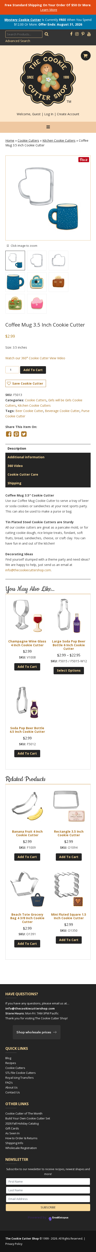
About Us (11, 1087)
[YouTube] (89, 34)
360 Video (15, 466)
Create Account (68, 114)
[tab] (48, 448)
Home (9, 140)
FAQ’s (9, 1082)
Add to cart (33, 370)
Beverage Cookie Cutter (62, 411)
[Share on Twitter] (24, 434)
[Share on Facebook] (8, 434)
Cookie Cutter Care (23, 474)
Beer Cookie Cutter (29, 411)
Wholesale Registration (21, 1148)
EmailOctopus (60, 1218)
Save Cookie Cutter (27, 383)
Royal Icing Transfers (19, 1078)
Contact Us (12, 1092)
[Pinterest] (82, 34)
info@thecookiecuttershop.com (28, 570)
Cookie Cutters (28, 140)
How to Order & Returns (21, 1138)
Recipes (10, 1063)
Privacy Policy (13, 1244)
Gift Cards (12, 1128)
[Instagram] (77, 34)
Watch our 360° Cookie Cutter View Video (35, 358)
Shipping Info (14, 1143)
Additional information (26, 457)
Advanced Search (17, 41)
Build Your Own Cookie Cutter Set (27, 1118)
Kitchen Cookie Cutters (58, 140)
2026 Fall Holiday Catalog (22, 1123)
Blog (8, 1058)
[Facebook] (71, 34)
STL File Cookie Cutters (20, 1073)
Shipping (14, 483)
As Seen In (12, 1133)
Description (17, 448)
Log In (48, 114)
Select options (69, 670)
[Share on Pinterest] (16, 434)
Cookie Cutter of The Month (23, 1113)
